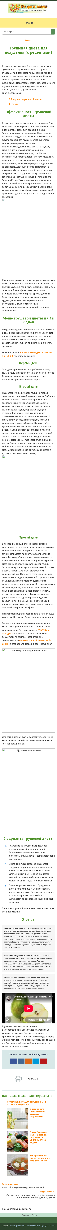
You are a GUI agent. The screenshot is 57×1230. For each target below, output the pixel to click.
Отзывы (14, 104)
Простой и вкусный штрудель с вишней (23, 1187)
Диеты (27, 40)
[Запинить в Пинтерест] (43, 1061)
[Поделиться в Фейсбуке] (13, 1061)
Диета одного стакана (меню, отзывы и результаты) (38, 1113)
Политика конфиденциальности (41, 1226)
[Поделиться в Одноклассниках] (28, 1061)
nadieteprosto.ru (17, 1226)
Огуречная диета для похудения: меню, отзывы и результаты (27, 1103)
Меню (29, 22)
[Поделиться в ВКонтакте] (21, 1061)
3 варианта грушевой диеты (25, 99)
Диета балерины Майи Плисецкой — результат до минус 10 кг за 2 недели (39, 1137)
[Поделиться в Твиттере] (36, 1061)
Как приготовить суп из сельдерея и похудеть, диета (40, 1158)
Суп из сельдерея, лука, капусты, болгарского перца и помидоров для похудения (30, 1196)
